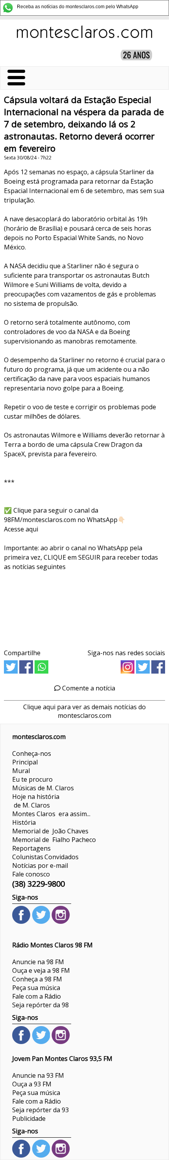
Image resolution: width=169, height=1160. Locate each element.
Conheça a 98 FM (37, 979)
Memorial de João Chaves (50, 831)
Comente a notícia (88, 688)
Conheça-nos (31, 753)
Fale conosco (31, 874)
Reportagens (31, 848)
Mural (21, 770)
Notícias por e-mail (40, 865)
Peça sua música (36, 987)
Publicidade (29, 1118)
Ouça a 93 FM (31, 1084)
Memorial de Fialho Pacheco (54, 839)
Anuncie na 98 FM (38, 962)
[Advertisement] (84, 607)
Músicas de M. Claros (43, 788)
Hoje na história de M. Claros (35, 800)
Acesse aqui (21, 529)
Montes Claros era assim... (51, 813)
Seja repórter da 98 (40, 1005)
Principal (25, 762)
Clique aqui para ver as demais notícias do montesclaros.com (84, 711)
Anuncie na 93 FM (38, 1075)
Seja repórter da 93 (40, 1110)
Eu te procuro (32, 779)
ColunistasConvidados (45, 857)
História (24, 822)
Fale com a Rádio (36, 996)
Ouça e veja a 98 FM (41, 970)
